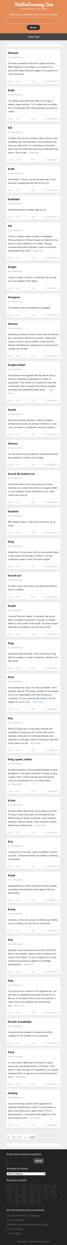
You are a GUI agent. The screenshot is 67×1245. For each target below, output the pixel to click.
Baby (18, 1233)
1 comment (52, 791)
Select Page (33, 36)
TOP (33, 81)
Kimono (13, 324)
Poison (20, 1219)
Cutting (45, 1224)
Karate (12, 409)
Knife (11, 90)
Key (10, 718)
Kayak (12, 606)
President (35, 1215)
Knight (12, 267)
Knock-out (14, 575)
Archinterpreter (16, 57)
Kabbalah (14, 199)
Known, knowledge (20, 1021)
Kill (10, 128)
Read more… (35, 152)
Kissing (12, 1093)
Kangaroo (14, 297)
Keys (11, 1052)
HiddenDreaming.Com (33, 4)
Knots (11, 800)
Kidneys (13, 53)
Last (32, 1136)
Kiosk (11, 875)
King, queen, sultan (20, 759)
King (11, 541)
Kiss (10, 980)
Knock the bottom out (21, 474)
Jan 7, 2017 (14, 81)
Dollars (19, 1228)
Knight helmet (16, 365)
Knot (11, 677)
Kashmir (13, 511)
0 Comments (51, 81)
